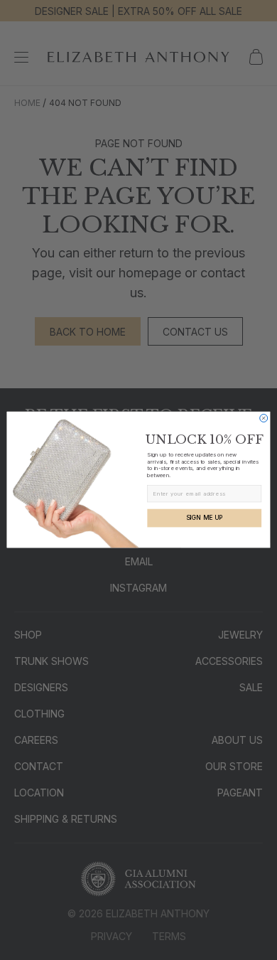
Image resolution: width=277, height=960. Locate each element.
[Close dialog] (264, 418)
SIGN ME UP (204, 518)
